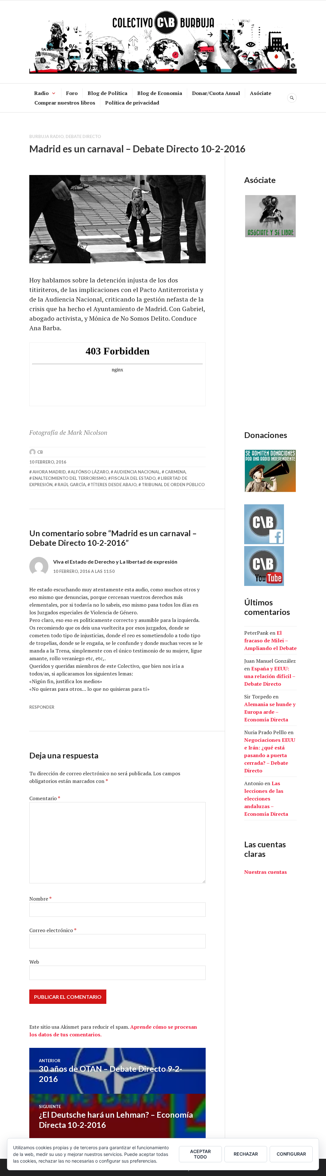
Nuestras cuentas (265, 871)
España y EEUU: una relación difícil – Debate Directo (269, 676)
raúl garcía (72, 484)
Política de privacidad (132, 102)
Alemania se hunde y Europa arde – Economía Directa (269, 712)
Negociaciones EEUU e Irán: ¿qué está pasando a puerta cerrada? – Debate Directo (269, 755)
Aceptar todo (200, 1154)
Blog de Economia (159, 93)
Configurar (291, 1154)
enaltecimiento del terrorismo (69, 478)
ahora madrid (49, 471)
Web (34, 961)
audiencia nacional (137, 471)
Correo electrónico (52, 930)
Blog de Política (107, 93)
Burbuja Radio (46, 136)
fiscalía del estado (133, 478)
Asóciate (260, 93)
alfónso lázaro (90, 471)
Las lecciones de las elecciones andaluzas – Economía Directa (266, 798)
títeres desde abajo (113, 484)
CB (40, 452)
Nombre (40, 898)
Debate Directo (83, 136)
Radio (41, 93)
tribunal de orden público (173, 484)
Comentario (44, 798)
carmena (175, 471)
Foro (72, 93)
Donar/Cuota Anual (216, 93)
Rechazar (246, 1154)
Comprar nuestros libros (64, 102)
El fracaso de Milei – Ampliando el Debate (270, 640)
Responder (41, 707)
